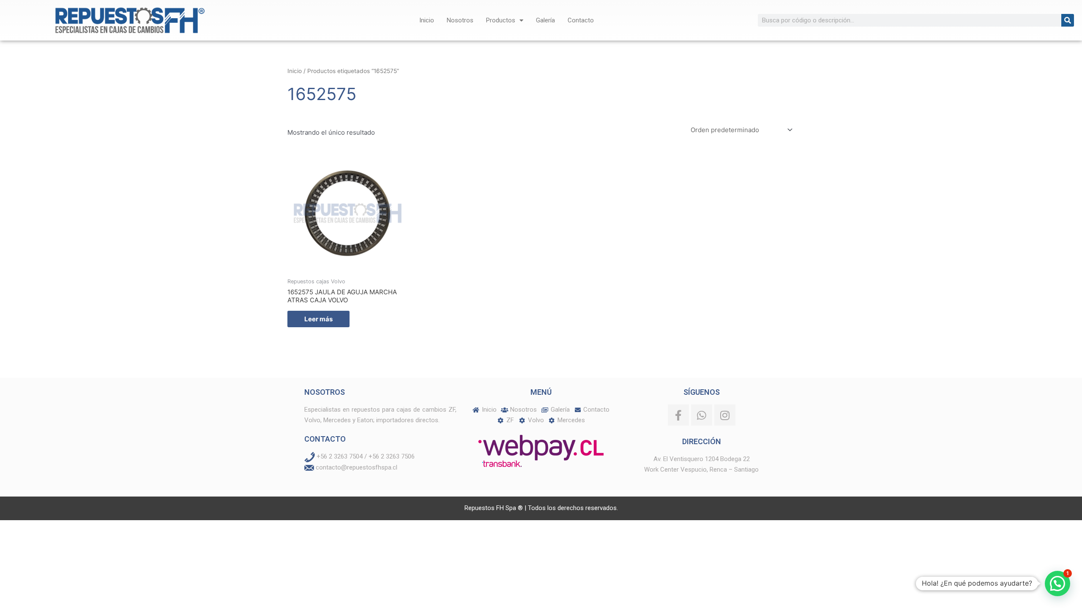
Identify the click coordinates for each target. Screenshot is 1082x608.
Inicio (426, 20)
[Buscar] (1067, 20)
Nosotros (460, 20)
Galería (545, 20)
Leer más (318, 319)
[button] (1057, 583)
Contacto (581, 20)
